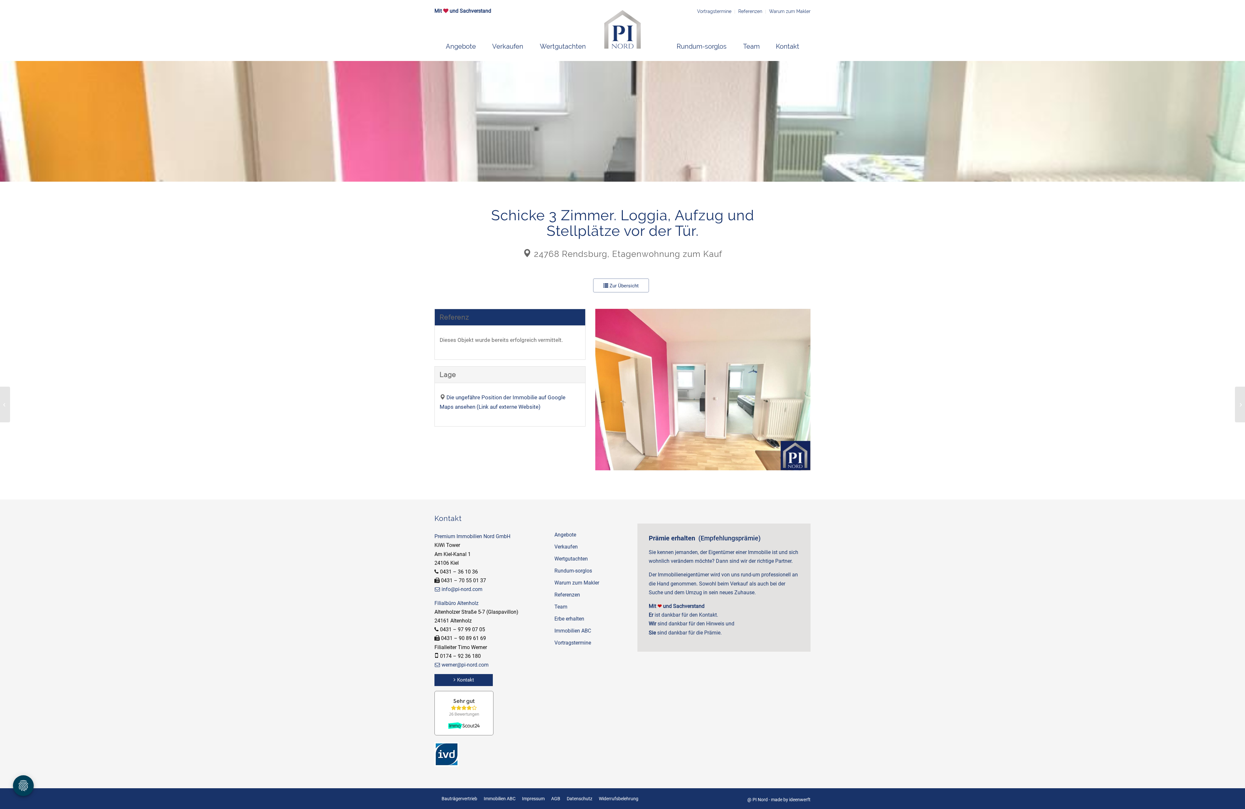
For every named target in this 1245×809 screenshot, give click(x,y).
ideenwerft (800, 799)
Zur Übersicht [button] (623, 286)
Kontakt (465, 680)
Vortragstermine (714, 11)
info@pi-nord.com (462, 589)
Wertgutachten (571, 559)
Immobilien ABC (572, 631)
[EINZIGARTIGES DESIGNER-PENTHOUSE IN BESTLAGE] (1240, 404)
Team (560, 607)
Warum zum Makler (790, 11)
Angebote (565, 535)
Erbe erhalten (569, 619)
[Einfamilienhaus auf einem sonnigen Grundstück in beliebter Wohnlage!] (5, 404)
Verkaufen (566, 547)
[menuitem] (461, 46)
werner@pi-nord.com (465, 665)
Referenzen (750, 11)
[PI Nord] (622, 29)
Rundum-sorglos (573, 571)
